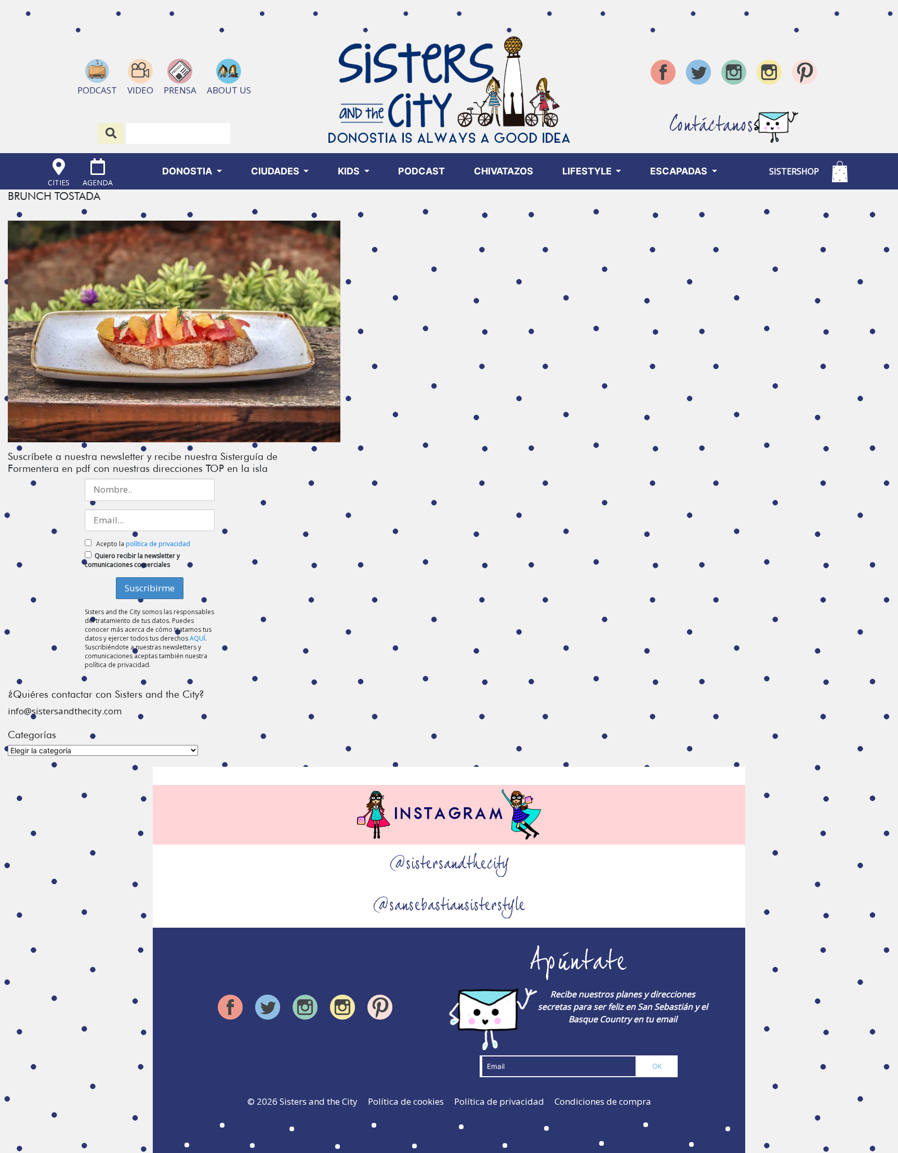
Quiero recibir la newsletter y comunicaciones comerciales (132, 560)
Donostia (188, 171)
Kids (350, 171)
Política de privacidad (499, 1101)
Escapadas (679, 171)
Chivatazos (503, 171)
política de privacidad (158, 543)
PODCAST (421, 171)
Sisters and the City (319, 1101)
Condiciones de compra (602, 1101)
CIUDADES (276, 171)
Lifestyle (588, 171)
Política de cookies (406, 1101)
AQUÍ (197, 638)
